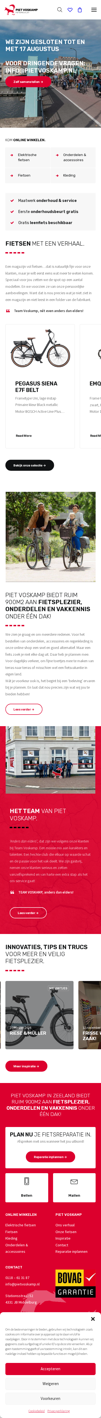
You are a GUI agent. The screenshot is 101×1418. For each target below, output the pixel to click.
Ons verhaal (65, 1225)
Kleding (11, 1238)
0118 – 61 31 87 (17, 1277)
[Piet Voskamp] (21, 9)
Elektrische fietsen (20, 1225)
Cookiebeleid (37, 1411)
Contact (61, 1245)
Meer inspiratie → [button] (26, 1066)
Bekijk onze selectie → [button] (29, 465)
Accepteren (50, 1368)
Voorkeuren (50, 1398)
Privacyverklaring (58, 1411)
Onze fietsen (65, 1231)
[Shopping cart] (77, 9)
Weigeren (51, 1383)
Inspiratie (63, 1238)
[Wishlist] (67, 9)
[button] (93, 1319)
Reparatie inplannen (71, 1251)
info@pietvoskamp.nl (22, 1284)
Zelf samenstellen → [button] (28, 82)
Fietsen (11, 1231)
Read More (24, 435)
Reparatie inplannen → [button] (50, 1157)
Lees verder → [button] (23, 709)
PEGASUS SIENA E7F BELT (36, 386)
